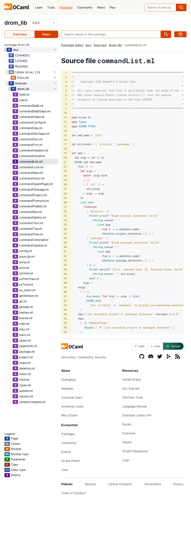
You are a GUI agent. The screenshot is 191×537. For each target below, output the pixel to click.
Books (126, 424)
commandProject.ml (33, 195)
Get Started (130, 388)
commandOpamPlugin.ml (36, 184)
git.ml (22, 301)
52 (65, 300)
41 (65, 251)
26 (65, 184)
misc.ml (24, 329)
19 (65, 153)
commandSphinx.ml (32, 217)
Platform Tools (132, 397)
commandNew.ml (31, 173)
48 (65, 283)
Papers (127, 442)
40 (65, 247)
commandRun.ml (30, 212)
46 (65, 274)
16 (65, 139)
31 (65, 207)
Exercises (128, 433)
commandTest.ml (31, 223)
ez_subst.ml (27, 290)
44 (65, 265)
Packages (66, 7)
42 (65, 256)
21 (65, 162)
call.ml (23, 100)
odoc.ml (24, 335)
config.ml (25, 251)
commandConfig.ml (32, 122)
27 (65, 189)
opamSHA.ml (28, 346)
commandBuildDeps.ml (34, 111)
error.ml (24, 268)
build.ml (24, 94)
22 (65, 166)
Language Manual (134, 406)
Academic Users (72, 406)
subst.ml (25, 374)
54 (65, 309)
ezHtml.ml (26, 273)
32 (65, 211)
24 (65, 175)
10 (65, 113)
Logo (125, 460)
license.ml (25, 318)
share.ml (24, 363)
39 (65, 242)
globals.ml (26, 307)
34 (65, 220)
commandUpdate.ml (33, 245)
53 (65, 305)
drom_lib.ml (26, 256)
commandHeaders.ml (33, 150)
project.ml (26, 357)
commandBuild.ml (31, 106)
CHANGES (22, 55)
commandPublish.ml (32, 206)
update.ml (26, 391)
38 (65, 238)
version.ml (26, 396)
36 (65, 229)
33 (65, 215)
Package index (72, 45)
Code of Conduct (73, 493)
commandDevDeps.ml (34, 133)
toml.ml (24, 379)
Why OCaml (69, 415)
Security (90, 484)
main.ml (24, 324)
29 (65, 198)
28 (65, 193)
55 (65, 314)
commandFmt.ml (30, 145)
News (101, 7)
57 (65, 323)
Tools (51, 7)
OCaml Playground (135, 451)
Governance (152, 484)
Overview (20, 34)
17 (65, 144)
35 (65, 224)
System (175, 346)
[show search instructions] (180, 34)
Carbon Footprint (120, 484)
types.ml (25, 385)
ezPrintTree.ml (29, 279)
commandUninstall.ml (33, 240)
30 (65, 202)
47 (65, 278)
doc (15, 50)
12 (65, 122)
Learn (39, 7)
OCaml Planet (70, 461)
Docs (46, 34)
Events (66, 452)
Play (112, 7)
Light (141, 346)
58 (65, 327)
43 (65, 260)
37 (65, 233)
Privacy (178, 484)
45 (65, 269)
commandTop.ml (30, 228)
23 (65, 171)
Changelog (68, 379)
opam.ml (25, 340)
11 (65, 117)
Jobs (64, 470)
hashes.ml (26, 312)
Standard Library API (136, 415)
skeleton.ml (27, 368)
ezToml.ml (26, 284)
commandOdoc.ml (31, 178)
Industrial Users (71, 397)
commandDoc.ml (30, 139)
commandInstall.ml (32, 156)
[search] (181, 7)
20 (65, 157)
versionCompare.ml (32, 402)
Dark (157, 346)
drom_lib (15, 22)
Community (85, 7)
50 (65, 291)
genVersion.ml (28, 296)
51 (65, 296)
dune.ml (24, 262)
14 (65, 130)
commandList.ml (31, 161)
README (21, 66)
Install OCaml (131, 379)
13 (65, 126)
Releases (67, 388)
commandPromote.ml (34, 201)
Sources (21, 83)
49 (65, 287)
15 (65, 135)
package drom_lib (17, 45)
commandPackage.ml (33, 189)
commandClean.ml (31, 117)
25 (65, 180)
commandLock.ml (31, 167)
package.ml (27, 351)
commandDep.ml (30, 128)
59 (65, 332)
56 (65, 318)
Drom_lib (23, 78)
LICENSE (21, 61)
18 (65, 148)
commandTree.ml (31, 234)
